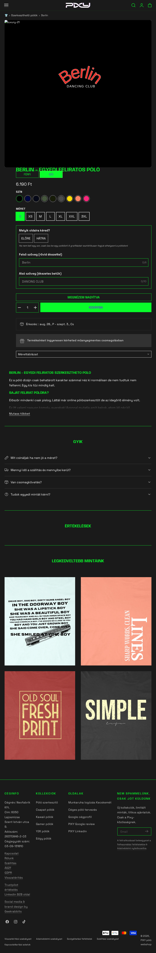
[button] (6, 5)
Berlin (44, 15)
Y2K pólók (42, 831)
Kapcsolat (12, 853)
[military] (53, 198)
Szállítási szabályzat (108, 938)
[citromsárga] (69, 198)
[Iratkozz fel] (146, 831)
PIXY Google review (81, 824)
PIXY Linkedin (77, 831)
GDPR (8, 872)
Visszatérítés (14, 877)
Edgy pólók (43, 838)
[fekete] (19, 198)
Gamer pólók (44, 824)
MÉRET (20, 208)
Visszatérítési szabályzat (18, 938)
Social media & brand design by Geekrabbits (16, 906)
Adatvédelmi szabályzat (49, 938)
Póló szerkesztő (47, 802)
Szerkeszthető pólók (24, 15)
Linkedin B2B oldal (17, 894)
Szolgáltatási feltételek (79, 938)
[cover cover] (40, 621)
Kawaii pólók (44, 817)
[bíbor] (86, 198)
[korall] (78, 198)
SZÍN (19, 191)
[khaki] (44, 198)
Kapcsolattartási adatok (17, 944)
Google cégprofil (80, 817)
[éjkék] (28, 198)
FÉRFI (27, 174)
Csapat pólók (45, 809)
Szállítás (10, 863)
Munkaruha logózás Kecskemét (89, 802)
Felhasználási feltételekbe (131, 844)
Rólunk (9, 858)
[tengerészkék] (36, 198)
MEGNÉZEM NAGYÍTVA (84, 297)
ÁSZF (8, 868)
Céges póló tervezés (82, 809)
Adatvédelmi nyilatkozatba (131, 848)
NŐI (51, 174)
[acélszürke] (61, 198)
